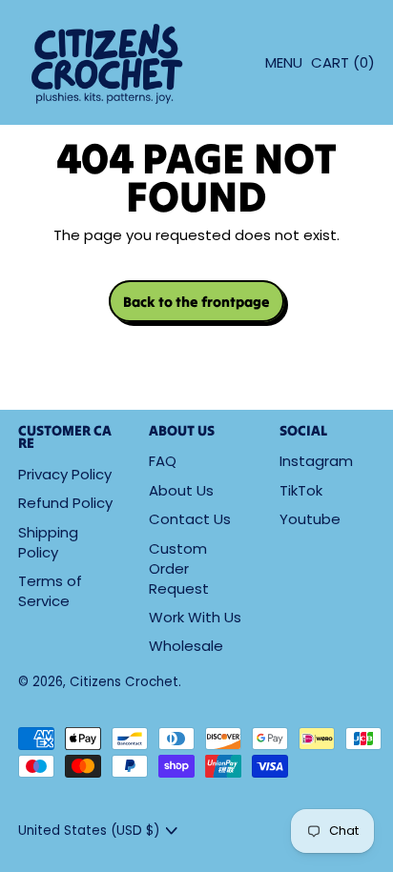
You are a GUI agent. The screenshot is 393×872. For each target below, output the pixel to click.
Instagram (316, 461)
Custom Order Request (179, 568)
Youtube (310, 519)
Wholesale (186, 646)
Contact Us (190, 519)
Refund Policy (65, 503)
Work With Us (195, 617)
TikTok (300, 490)
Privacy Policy (65, 474)
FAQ (162, 461)
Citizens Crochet (124, 682)
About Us (181, 490)
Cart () (342, 67)
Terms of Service (50, 591)
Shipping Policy (48, 542)
